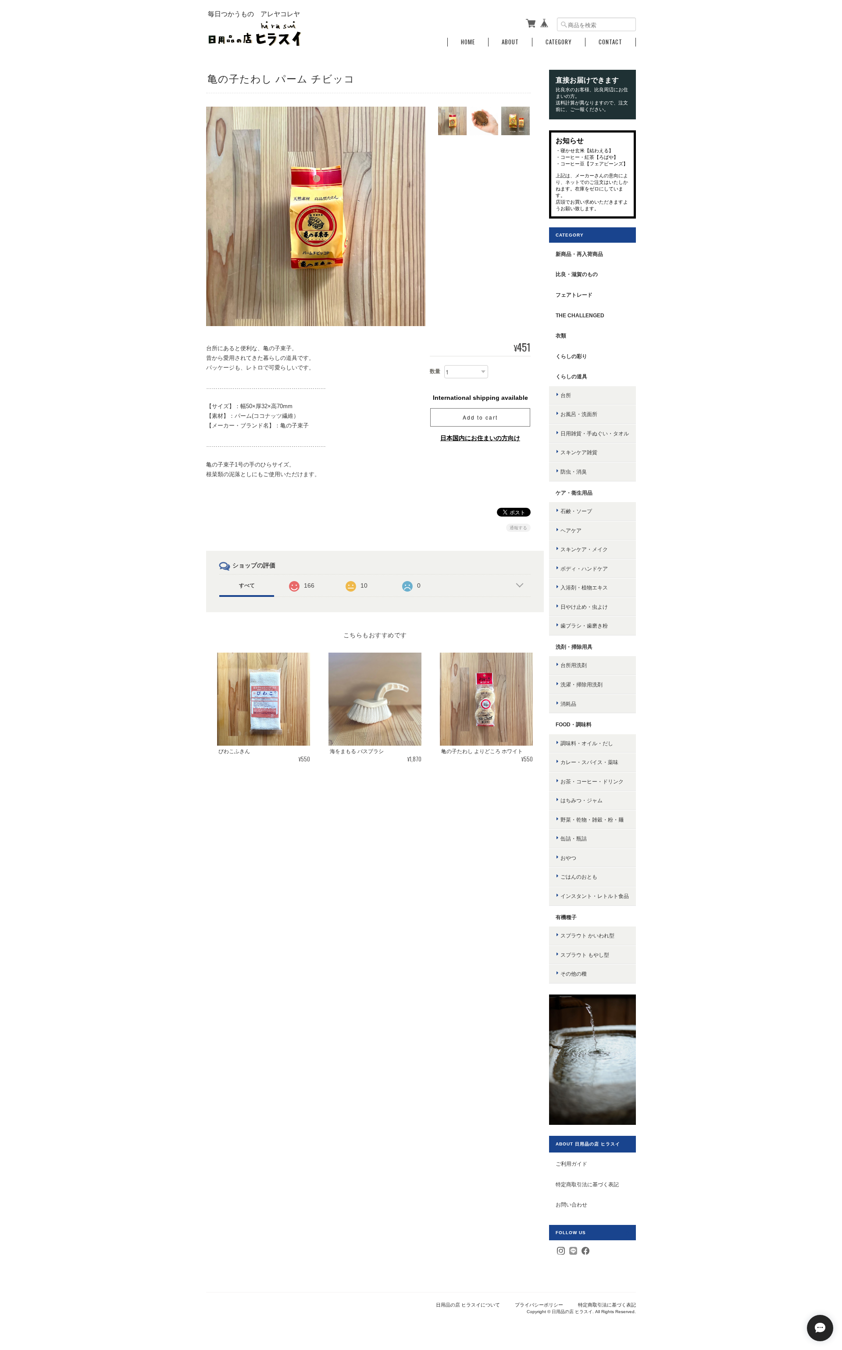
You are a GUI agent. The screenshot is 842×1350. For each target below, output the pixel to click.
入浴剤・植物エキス (584, 587)
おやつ (568, 858)
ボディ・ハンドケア (584, 568)
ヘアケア (571, 530)
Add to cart (480, 417)
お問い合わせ (571, 1204)
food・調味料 (574, 724)
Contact (610, 42)
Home (468, 42)
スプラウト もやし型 (584, 955)
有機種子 (566, 917)
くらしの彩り (571, 356)
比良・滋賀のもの (577, 274)
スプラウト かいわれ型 (587, 935)
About (510, 42)
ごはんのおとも (578, 877)
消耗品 (568, 704)
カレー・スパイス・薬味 (589, 762)
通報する (518, 527)
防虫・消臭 (573, 471)
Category (559, 42)
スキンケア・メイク (584, 549)
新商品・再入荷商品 (579, 254)
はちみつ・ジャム (581, 800)
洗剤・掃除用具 (574, 647)
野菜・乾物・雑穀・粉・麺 (592, 819)
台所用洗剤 (573, 665)
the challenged (580, 315)
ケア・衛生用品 (574, 492)
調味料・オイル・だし (586, 743)
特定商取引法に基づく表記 (587, 1184)
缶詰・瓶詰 (573, 838)
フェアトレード (574, 295)
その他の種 (573, 974)
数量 (435, 371)
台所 (565, 395)
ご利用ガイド (571, 1164)
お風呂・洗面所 (578, 414)
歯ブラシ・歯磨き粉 (584, 625)
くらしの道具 (571, 376)
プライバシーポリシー (539, 1304)
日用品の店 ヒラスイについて (468, 1304)
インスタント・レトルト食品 (594, 896)
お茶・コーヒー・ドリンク (592, 781)
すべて (247, 585)
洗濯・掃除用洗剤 (581, 684)
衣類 (561, 335)
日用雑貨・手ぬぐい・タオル (594, 433)
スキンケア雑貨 (578, 452)
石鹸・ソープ (576, 511)
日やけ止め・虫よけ (584, 607)
